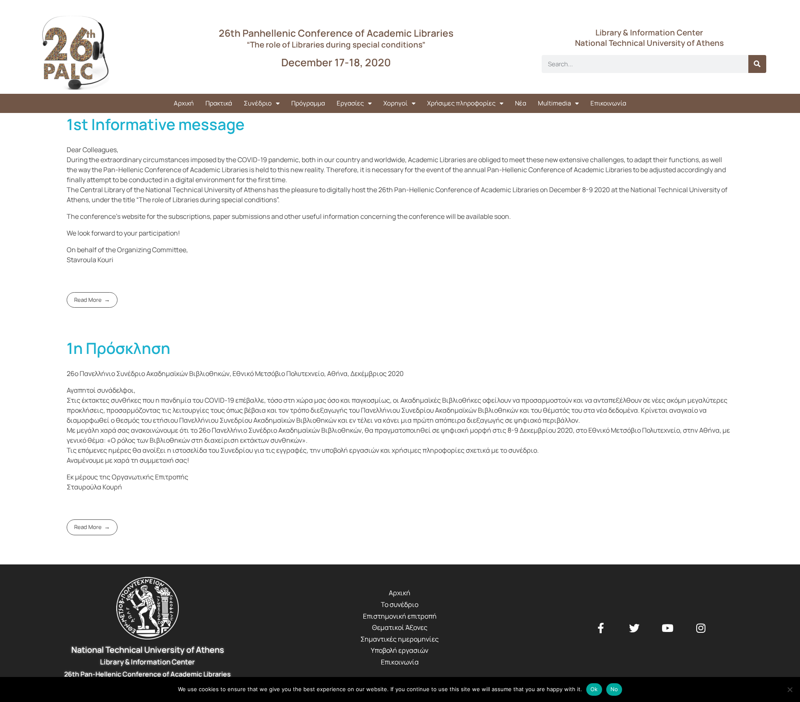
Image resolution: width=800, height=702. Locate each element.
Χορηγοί (395, 103)
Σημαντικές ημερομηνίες (399, 639)
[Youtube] (667, 627)
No (614, 689)
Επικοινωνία (608, 103)
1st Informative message (156, 124)
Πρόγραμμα (308, 103)
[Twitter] (634, 627)
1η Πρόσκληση (118, 348)
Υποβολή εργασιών (399, 650)
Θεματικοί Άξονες (400, 627)
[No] (789, 689)
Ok (594, 689)
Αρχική (184, 103)
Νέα (520, 103)
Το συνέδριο (399, 604)
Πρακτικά (218, 103)
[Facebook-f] (600, 627)
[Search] (757, 64)
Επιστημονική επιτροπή (400, 616)
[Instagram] (700, 627)
